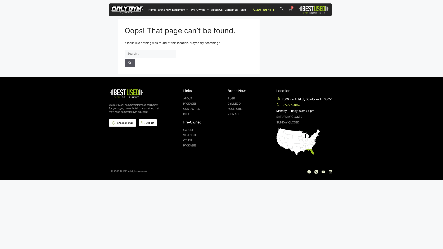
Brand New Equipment (171, 9)
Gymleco (234, 103)
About (187, 98)
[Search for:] (189, 54)
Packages (189, 103)
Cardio (188, 130)
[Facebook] (309, 172)
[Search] (130, 63)
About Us (217, 9)
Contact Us (231, 9)
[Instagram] (316, 172)
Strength (190, 135)
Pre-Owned (198, 9)
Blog (243, 9)
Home (152, 9)
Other (187, 140)
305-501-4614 (265, 9)
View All (233, 114)
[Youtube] (323, 172)
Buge (231, 98)
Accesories (235, 108)
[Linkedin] (330, 172)
